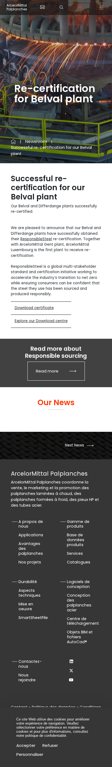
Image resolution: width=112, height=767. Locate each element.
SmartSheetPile (33, 617)
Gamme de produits (78, 524)
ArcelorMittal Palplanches (17, 7)
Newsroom (36, 141)
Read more (47, 371)
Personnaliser (29, 754)
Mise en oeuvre (25, 606)
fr (80, 7)
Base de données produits (75, 539)
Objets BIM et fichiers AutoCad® (80, 637)
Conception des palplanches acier (79, 602)
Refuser (50, 745)
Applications (30, 535)
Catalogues (78, 562)
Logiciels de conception (78, 584)
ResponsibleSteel (36, 239)
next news (74, 445)
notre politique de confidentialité (41, 736)
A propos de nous (30, 524)
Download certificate (34, 307)
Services (75, 553)
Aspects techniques (29, 593)
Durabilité (27, 581)
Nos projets (29, 562)
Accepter (25, 745)
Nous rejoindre (27, 677)
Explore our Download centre (41, 321)
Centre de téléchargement (83, 621)
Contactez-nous (30, 664)
